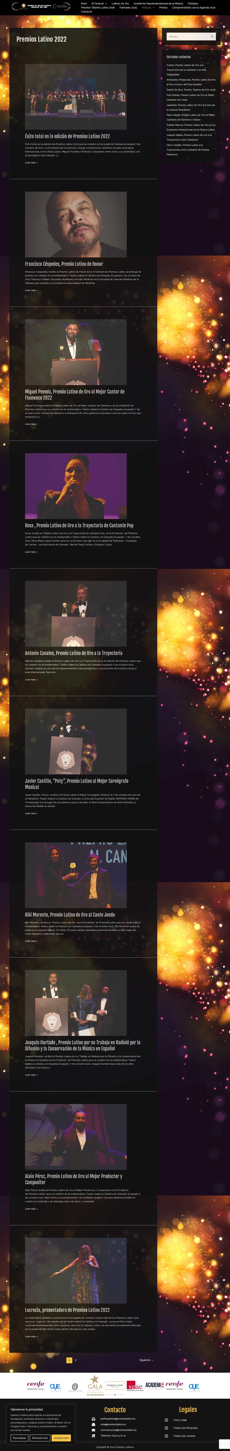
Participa (193, 3)
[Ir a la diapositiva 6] (120, 1394)
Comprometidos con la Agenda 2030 (193, 7)
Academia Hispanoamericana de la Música (158, 3)
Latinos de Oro (120, 3)
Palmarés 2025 (128, 7)
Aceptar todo (61, 1438)
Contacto (86, 11)
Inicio (84, 3)
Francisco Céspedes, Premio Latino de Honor (64, 264)
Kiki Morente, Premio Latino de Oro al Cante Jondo (70, 915)
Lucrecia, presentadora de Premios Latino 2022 (67, 1310)
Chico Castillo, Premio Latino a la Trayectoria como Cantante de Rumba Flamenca (188, 150)
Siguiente (146, 1360)
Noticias (146, 7)
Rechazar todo (40, 1438)
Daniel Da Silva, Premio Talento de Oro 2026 (191, 89)
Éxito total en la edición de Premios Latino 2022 (67, 136)
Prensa (163, 7)
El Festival (98, 3)
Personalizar (19, 1438)
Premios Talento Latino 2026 (98, 7)
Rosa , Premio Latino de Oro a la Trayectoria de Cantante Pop (79, 525)
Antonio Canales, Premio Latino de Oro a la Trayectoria (74, 653)
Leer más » (31, 162)
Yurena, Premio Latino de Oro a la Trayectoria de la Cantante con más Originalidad (186, 70)
